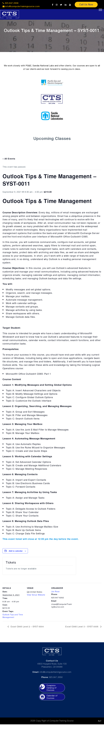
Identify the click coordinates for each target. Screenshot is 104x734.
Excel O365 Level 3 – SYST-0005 (82, 626)
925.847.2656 (11, 3)
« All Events (9, 158)
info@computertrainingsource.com (22, 6)
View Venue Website (36, 594)
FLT (99, 721)
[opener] (100, 10)
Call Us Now (86, 4)
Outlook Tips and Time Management (13, 615)
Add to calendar (16, 551)
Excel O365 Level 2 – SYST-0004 (27, 626)
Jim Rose (55, 591)
